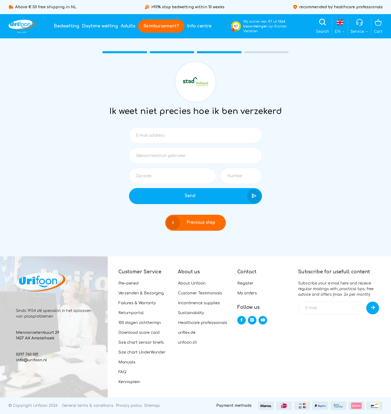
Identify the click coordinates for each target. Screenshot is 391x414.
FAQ (122, 372)
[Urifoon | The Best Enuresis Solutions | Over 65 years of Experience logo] (22, 26)
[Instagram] (252, 320)
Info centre (199, 26)
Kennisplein (129, 382)
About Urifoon (192, 283)
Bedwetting (66, 26)
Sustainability (191, 313)
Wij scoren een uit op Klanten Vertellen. (265, 26)
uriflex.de (187, 333)
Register (245, 283)
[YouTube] (263, 320)
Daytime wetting (100, 26)
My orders (247, 293)
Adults (128, 26)
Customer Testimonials (200, 293)
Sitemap (152, 406)
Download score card (139, 333)
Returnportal (131, 313)
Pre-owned (128, 283)
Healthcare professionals (202, 323)
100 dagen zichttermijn (139, 323)
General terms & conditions (88, 406)
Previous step (200, 222)
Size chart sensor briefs (141, 342)
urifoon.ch (187, 342)
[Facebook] (241, 320)
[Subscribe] (372, 308)
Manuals (126, 362)
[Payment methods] (266, 405)
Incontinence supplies (199, 303)
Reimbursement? (161, 26)
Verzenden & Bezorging (141, 293)
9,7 (236, 26)
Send (190, 195)
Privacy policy (129, 406)
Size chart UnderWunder (141, 352)
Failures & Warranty (137, 303)
